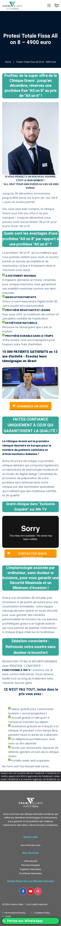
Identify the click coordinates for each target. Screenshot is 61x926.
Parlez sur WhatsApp (24, 921)
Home (8, 61)
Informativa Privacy (14, 912)
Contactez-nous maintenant (32, 554)
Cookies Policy (42, 912)
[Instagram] (38, 891)
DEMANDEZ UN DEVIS (32, 406)
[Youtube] (30, 891)
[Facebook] (23, 891)
